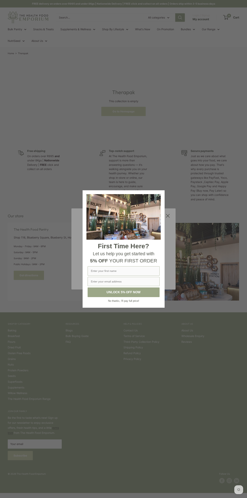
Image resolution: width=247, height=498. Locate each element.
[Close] (160, 195)
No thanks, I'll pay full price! (123, 300)
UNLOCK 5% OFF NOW (123, 292)
